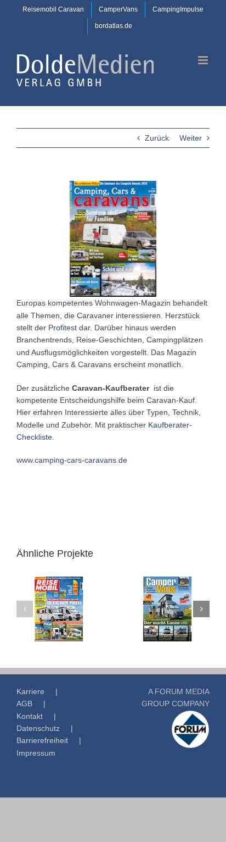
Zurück (157, 138)
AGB (24, 703)
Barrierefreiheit (42, 740)
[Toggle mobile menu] (204, 60)
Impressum (35, 753)
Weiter (190, 138)
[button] (24, 609)
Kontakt (29, 716)
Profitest (62, 327)
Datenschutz (38, 728)
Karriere (30, 691)
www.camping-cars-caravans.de (71, 460)
